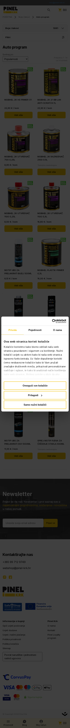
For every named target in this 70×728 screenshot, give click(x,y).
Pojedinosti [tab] (35, 330)
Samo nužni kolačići (35, 404)
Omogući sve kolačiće (35, 385)
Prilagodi (33, 395)
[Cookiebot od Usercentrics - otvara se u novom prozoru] (52, 321)
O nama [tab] (57, 330)
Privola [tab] (12, 330)
